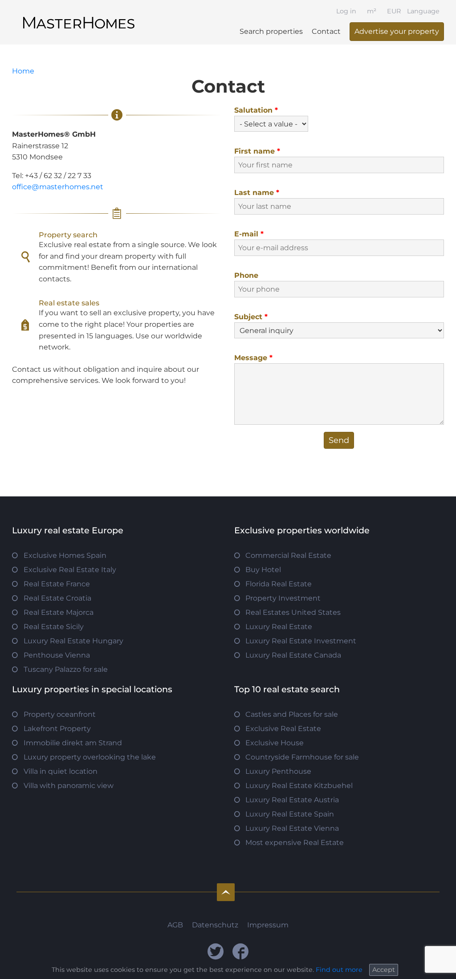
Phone (246, 275)
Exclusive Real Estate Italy (70, 569)
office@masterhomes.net (57, 187)
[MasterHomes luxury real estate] (79, 15)
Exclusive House (274, 743)
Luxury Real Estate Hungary (73, 641)
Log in (346, 11)
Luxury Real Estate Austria (292, 800)
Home (23, 71)
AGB (175, 925)
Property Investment (283, 598)
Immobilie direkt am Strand (73, 743)
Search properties (271, 31)
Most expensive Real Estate (294, 842)
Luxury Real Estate (278, 626)
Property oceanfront (60, 714)
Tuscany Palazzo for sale (66, 669)
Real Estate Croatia (57, 598)
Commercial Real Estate (288, 555)
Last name (256, 192)
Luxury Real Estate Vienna (292, 828)
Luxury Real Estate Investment (300, 641)
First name (257, 151)
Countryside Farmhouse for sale (302, 757)
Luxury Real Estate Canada (293, 655)
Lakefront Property (57, 728)
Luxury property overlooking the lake (90, 757)
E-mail (249, 234)
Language (423, 11)
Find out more (339, 970)
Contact (326, 31)
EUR (394, 11)
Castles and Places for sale (291, 714)
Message (253, 357)
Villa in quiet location (61, 771)
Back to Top (226, 892)
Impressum (268, 925)
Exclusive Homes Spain (65, 555)
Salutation (256, 110)
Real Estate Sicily (54, 626)
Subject (251, 317)
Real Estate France (57, 584)
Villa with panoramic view (69, 785)
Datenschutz (215, 925)
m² (371, 11)
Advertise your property (396, 31)
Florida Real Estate (278, 584)
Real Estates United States (293, 612)
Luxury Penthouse (278, 771)
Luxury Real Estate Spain (289, 814)
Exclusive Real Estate (283, 728)
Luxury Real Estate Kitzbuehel (299, 785)
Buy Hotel (263, 569)
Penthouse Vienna (57, 655)
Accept (383, 970)
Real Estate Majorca (59, 612)
